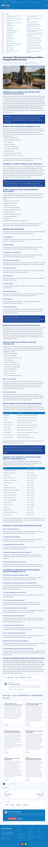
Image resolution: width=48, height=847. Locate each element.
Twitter (17, 677)
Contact (15, 689)
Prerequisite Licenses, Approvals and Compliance (13, 21)
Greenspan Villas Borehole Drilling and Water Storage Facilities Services (14, 16)
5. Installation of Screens (10, 33)
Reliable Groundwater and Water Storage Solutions (34, 52)
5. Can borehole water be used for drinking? (34, 40)
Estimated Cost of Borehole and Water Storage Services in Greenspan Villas (35, 16)
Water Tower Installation (10, 47)
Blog (38, 835)
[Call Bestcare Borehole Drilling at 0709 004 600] (22, 844)
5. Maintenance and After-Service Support (34, 28)
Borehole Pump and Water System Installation (14, 43)
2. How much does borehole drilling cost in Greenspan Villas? (34, 35)
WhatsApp (11, 677)
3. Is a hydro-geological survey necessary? (34, 37)
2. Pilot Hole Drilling (9, 28)
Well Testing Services (21, 836)
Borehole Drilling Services (20, 831)
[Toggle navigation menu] (46, 5)
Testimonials (40, 833)
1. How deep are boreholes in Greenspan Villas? (35, 33)
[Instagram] (5, 838)
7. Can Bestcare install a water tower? (33, 43)
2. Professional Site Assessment (32, 22)
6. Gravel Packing (9, 35)
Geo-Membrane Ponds (31, 836)
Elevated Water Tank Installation (31, 834)
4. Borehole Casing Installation (11, 32)
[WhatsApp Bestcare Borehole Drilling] (25, 844)
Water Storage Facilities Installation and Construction (13, 46)
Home (7, 804)
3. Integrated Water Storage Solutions (33, 24)
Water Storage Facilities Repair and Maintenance (12, 52)
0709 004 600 (5, 2)
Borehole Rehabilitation (21, 838)
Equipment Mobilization (21, 834)
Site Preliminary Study (21, 833)
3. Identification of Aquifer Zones (12, 30)
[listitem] (13, 714)
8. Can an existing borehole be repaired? (34, 45)
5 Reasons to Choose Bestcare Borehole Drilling (34, 19)
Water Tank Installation (10, 49)
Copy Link (30, 677)
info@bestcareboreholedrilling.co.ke (17, 2)
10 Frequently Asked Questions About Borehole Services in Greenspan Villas (35, 31)
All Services (29, 839)
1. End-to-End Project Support (32, 21)
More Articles (20, 689)
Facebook (23, 677)
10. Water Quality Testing (10, 41)
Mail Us (20, 818)
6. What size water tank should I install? (33, 42)
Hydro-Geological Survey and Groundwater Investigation (14, 23)
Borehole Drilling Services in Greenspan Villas (14, 18)
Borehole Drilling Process (10, 25)
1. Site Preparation (9, 27)
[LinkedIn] (2, 838)
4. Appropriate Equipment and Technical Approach (34, 27)
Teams (39, 831)
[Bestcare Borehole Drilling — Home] (5, 5)
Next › (14, 783)
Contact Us (25, 804)
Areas (12, 804)
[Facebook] (9, 838)
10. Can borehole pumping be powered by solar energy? (35, 49)
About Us (10, 689)
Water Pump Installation (31, 837)
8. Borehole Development (10, 38)
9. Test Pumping (9, 40)
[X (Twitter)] (7, 838)
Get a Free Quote (12, 818)
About (39, 830)
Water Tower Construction (29, 831)
